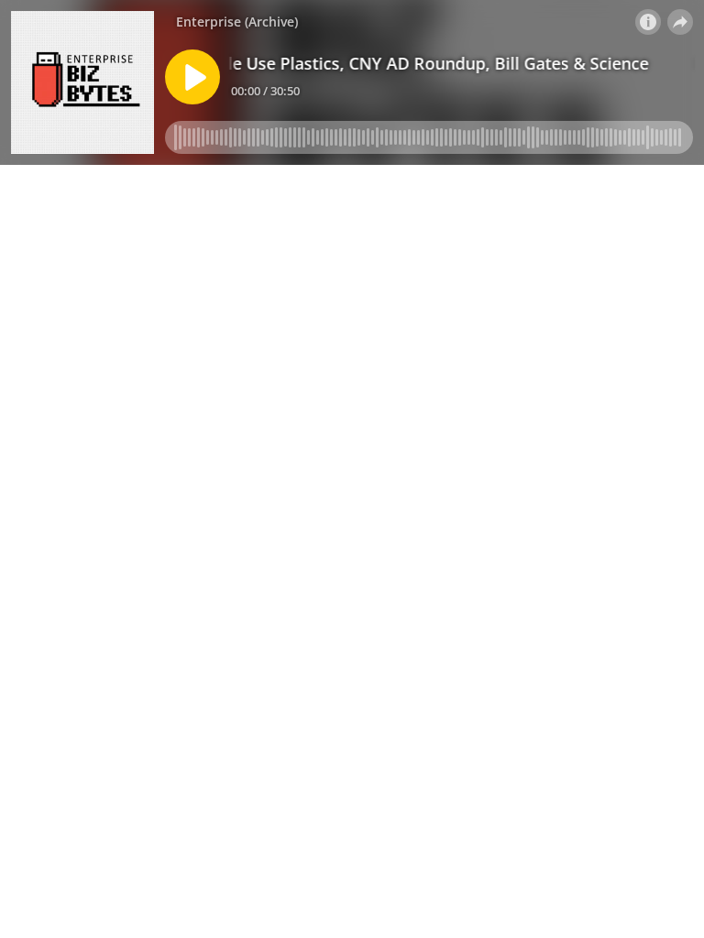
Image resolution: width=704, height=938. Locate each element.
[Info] (648, 22)
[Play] (192, 76)
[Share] (680, 22)
